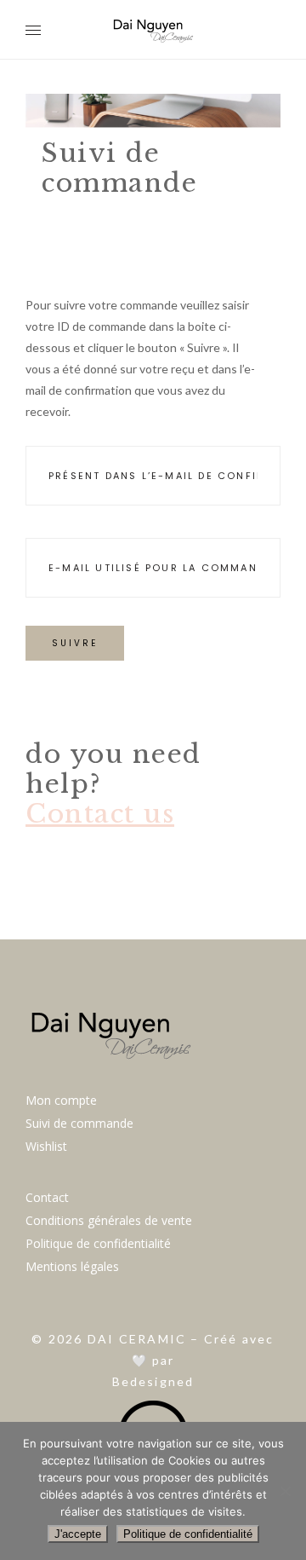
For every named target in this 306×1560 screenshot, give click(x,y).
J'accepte (77, 1534)
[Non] (284, 1490)
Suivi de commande (79, 1123)
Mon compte (61, 1100)
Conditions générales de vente (109, 1220)
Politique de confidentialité (98, 1243)
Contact (47, 1197)
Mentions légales (72, 1266)
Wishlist (46, 1146)
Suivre (75, 643)
